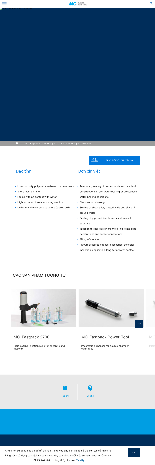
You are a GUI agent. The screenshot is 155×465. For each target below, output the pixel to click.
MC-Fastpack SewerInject (80, 143)
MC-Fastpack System (54, 143)
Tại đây (80, 460)
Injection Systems (31, 143)
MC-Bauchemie (77, 4)
